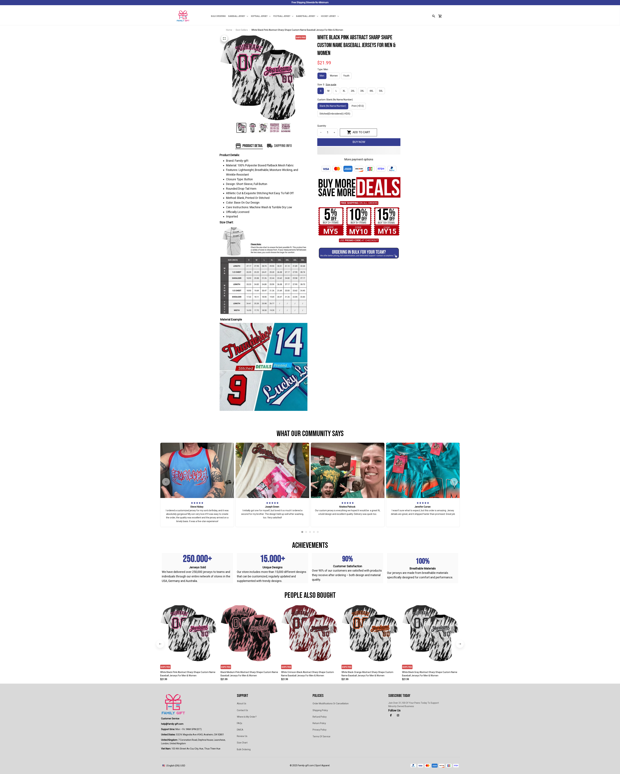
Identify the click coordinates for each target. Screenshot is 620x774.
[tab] (302, 532)
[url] (172, 724)
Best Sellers (242, 30)
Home (229, 30)
